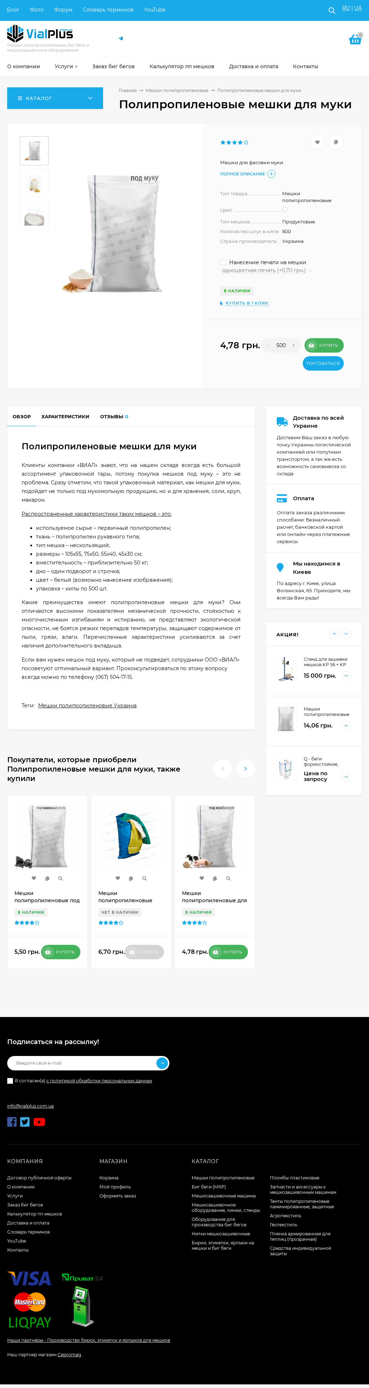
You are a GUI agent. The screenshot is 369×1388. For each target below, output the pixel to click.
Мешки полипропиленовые (177, 90)
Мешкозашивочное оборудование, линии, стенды (226, 1207)
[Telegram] (121, 39)
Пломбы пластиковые (294, 1177)
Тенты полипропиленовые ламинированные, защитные (302, 1204)
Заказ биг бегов (25, 1205)
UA (358, 8)
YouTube (154, 9)
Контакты (17, 1250)
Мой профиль (115, 1187)
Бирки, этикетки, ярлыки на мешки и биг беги (223, 1245)
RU (346, 8)
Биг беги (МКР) (209, 1187)
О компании (21, 1187)
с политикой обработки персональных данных (99, 1080)
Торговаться (323, 363)
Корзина (109, 1177)
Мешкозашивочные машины (224, 1196)
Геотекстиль (283, 1224)
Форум (63, 9)
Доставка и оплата (28, 1223)
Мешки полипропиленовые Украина (87, 705)
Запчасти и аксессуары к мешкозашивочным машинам (303, 1189)
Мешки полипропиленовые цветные (125, 900)
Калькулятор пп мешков (34, 1214)
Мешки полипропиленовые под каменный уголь (47, 900)
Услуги (15, 1196)
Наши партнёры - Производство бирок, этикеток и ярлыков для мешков (88, 1340)
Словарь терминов (108, 9)
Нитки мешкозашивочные (221, 1233)
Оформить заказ (117, 1196)
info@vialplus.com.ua (30, 1106)
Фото (37, 9)
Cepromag (69, 1354)
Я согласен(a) (83, 1080)
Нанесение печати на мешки (267, 262)
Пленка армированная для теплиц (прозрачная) (300, 1236)
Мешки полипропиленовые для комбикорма (214, 900)
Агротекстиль (285, 1215)
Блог (13, 9)
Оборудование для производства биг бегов (219, 1222)
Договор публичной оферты (39, 1177)
